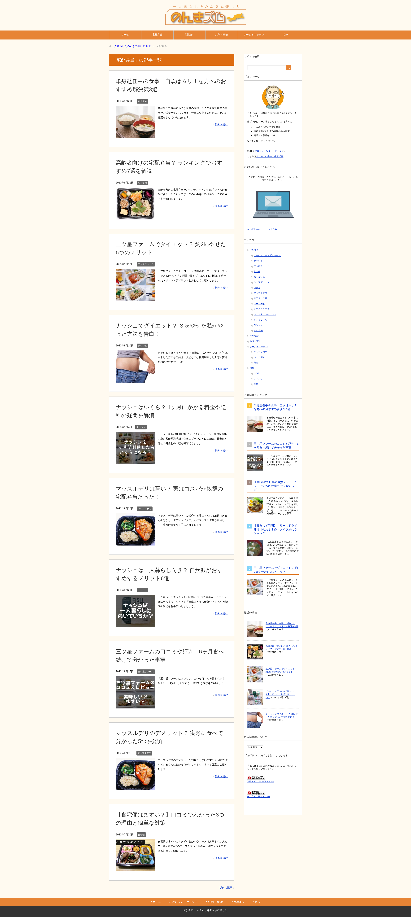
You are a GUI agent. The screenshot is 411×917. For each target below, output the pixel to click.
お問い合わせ (215, 901)
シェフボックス (261, 282)
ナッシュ (142, 345)
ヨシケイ (258, 325)
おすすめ (142, 101)
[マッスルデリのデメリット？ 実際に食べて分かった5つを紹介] (135, 787)
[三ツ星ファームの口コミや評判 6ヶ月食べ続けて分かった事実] (135, 706)
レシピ (257, 373)
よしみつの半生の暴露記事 (269, 156)
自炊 (252, 368)
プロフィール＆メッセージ (268, 151)
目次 (286, 34)
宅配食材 (189, 34)
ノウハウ (258, 378)
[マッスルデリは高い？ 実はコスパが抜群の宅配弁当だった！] (135, 543)
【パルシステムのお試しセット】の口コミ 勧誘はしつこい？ (280, 694)
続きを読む (221, 124)
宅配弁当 (157, 34)
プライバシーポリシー (184, 901)
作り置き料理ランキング (258, 796)
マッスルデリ (144, 508)
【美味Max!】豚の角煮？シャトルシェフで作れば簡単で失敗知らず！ (275, 485)
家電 (256, 362)
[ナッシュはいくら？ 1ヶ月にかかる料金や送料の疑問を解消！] (135, 461)
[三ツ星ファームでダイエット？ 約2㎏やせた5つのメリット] (135, 298)
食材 (256, 384)
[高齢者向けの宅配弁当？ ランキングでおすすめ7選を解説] (135, 217)
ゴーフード (259, 303)
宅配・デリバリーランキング (260, 781)
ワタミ (257, 287)
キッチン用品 (260, 352)
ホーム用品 (259, 357)
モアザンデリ (260, 298)
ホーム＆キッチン (254, 34)
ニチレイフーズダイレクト (267, 255)
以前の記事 (225, 887)
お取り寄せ (221, 34)
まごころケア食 (261, 309)
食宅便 (141, 834)
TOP (131, 46)
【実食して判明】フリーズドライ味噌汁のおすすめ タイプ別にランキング (275, 529)
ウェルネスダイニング (265, 314)
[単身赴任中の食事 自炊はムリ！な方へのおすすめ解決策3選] (135, 135)
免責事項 (239, 901)
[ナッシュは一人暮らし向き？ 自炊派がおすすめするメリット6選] (135, 624)
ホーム (125, 34)
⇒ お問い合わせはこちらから (263, 229)
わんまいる (259, 276)
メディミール (260, 320)
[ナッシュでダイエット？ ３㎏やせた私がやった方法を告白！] (135, 380)
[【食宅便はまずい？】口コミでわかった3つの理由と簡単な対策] (135, 869)
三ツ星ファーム (146, 264)
